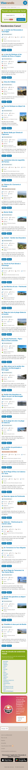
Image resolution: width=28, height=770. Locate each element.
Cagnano (5, 664)
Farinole (5, 669)
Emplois (3, 740)
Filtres (9, 19)
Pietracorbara (6, 683)
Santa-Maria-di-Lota (8, 688)
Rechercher (21, 19)
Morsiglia (5, 674)
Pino (4, 685)
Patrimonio (6, 681)
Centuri (5, 666)
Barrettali (5, 661)
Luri (4, 670)
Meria (4, 672)
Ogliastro (5, 677)
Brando (5, 663)
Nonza (4, 675)
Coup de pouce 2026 (6, 746)
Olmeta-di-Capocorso (8, 680)
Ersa (4, 667)
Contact (3, 748)
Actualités (3, 743)
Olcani (4, 678)
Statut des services (9, 767)
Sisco (4, 689)
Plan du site (4, 737)
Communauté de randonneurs (8, 751)
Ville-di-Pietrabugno (8, 691)
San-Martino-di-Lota (8, 686)
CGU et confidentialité (6, 735)
